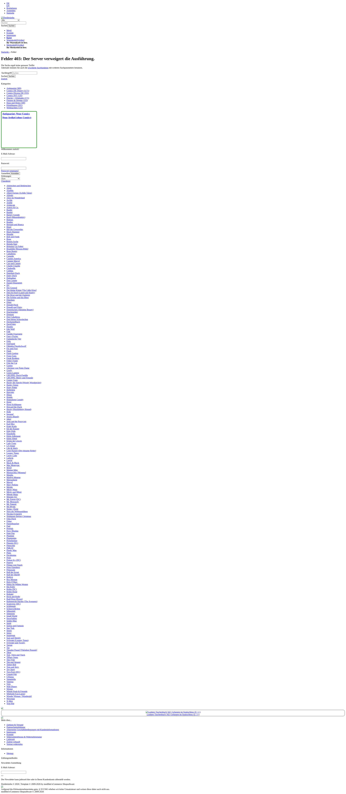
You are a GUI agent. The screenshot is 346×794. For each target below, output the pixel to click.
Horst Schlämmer (13, 404)
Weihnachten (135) (14, 108)
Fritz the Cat (11, 363)
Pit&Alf (9, 548)
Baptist (9, 212)
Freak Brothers (12, 358)
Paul (8, 526)
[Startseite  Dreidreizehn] (7, 17)
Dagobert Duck (13, 273)
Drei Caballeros (13, 317)
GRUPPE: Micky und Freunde (19, 378)
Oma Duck (11, 519)
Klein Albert (11, 438)
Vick (8, 684)
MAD (9, 468)
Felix (8, 341)
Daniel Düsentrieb (14, 283)
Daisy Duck (11, 275)
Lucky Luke (11, 455)
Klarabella (10, 434)
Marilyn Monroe (13, 477)
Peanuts (9, 528)
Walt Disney (11, 686)
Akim (8, 188)
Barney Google (13, 215)
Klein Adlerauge (13, 436)
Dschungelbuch (13, 322)
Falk (8, 331)
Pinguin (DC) (12, 543)
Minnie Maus (12, 494)
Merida (9, 487)
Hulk (8, 412)
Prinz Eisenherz (13, 567)
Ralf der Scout (12, 572)
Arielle (9, 203)
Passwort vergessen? (10, 171)
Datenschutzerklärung (15, 727)
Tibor (8, 652)
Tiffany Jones (12, 657)
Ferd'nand (10, 344)
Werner (9, 689)
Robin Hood (11, 592)
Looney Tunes (12, 453)
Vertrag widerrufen (14, 744)
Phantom (10, 536)
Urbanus (10, 677)
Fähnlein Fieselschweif (16, 346)
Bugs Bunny (11, 251)
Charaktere (5, 181)
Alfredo (9, 195)
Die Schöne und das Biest (17, 297)
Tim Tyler (10, 660)
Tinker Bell (11, 665)
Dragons (10, 314)
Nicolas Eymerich (14, 514)
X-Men (9, 701)
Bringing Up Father (14, 246)
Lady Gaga (11, 443)
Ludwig (9, 458)
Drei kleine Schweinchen (17, 319)
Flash (8, 351)
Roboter (9, 594)
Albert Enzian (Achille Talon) (19, 193)
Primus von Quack (14, 565)
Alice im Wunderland (15, 198)
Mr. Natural (11, 504)
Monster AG (11, 497)
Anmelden (15, 173)
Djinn (8, 302)
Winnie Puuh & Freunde (16, 691)
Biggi (8, 227)
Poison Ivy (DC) (13, 560)
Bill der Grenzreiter (14, 229)
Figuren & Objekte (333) (17, 100)
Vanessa (9, 682)
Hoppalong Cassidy (14, 399)
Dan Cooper (11, 280)
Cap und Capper (13, 263)
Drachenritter (12, 312)
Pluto (8, 553)
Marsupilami (11, 480)
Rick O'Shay (11, 582)
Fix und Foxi (12, 348)
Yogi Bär (10, 703)
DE (7, 3)
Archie (9, 200)
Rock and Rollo (13, 596)
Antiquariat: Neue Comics (16, 113)
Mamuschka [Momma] (16, 472)
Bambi (9, 210)
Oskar (9, 521)
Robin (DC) (11, 589)
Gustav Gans (12, 380)
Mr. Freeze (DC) (13, 499)
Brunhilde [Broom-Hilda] (17, 249)
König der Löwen (14, 441)
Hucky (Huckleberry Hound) (18, 409)
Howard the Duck (14, 407)
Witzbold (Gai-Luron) (15, 694)
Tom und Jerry (12, 667)
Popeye (9, 562)
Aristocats (10, 205)
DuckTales (11, 324)
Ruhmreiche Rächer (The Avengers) (21, 601)
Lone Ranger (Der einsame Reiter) (21, 451)
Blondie (9, 234)
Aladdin (9, 190)
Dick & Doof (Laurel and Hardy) (20, 293)
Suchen (11, 26)
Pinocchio (10, 545)
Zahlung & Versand (14, 725)
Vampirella (11, 679)
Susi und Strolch (13, 638)
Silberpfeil (10, 611)
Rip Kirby (10, 587)
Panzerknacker (12, 523)
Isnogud (9, 414)
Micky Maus (11, 489)
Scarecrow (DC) (13, 604)
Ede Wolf (10, 329)
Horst (8, 402)
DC (8, 285)
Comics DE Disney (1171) (17, 91)
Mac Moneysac (13, 465)
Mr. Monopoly (12, 502)
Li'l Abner (10, 446)
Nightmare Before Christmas (18, 516)
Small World (11, 616)
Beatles (9, 222)
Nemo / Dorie (12, 509)
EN (7, 6)
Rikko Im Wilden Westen (17, 584)
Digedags (10, 300)
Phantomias (11, 538)
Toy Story (10, 669)
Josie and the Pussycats (16, 421)
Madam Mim (12, 470)
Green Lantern (12, 373)
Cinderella (10, 268)
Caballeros (11, 254)
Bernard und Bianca (15, 224)
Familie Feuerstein (14, 334)
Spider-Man (11, 621)
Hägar (9, 395)
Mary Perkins (12, 485)
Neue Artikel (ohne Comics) (16, 117)
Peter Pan (10, 533)
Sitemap (9, 753)
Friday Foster (12, 361)
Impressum (11, 35)
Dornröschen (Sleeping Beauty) (20, 310)
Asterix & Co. (12, 207)
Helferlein (10, 390)
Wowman (10, 699)
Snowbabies (11, 618)
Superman (10, 635)
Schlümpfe (11, 606)
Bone (8, 239)
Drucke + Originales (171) (17, 98)
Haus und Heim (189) (15, 103)
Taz (8, 647)
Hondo (9, 397)
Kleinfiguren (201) (14, 105)
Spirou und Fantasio (15, 626)
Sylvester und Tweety (15, 643)
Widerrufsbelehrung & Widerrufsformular (24, 737)
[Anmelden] (2, 775)
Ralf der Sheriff (13, 575)
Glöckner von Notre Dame (17, 368)
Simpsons (10, 613)
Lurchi (9, 460)
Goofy (9, 370)
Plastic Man (11, 550)
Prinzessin (10, 570)
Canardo (10, 256)
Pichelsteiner (11, 541)
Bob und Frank (12, 237)
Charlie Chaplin (13, 266)
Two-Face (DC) (13, 672)
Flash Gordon (12, 353)
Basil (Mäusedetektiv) (15, 217)
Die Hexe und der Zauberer (18, 295)
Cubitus (9, 271)
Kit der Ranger (12, 429)
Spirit (8, 623)
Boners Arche (12, 241)
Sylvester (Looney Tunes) (17, 640)
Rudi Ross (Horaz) (14, 599)
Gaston (9, 365)
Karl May (10, 424)
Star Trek (10, 628)
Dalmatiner (11, 278)
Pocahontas (11, 555)
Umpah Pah (11, 674)
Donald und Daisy (14, 307)
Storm (9, 630)
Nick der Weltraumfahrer (17, 511)
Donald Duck (12, 305)
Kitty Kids (10, 431)
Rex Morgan (11, 579)
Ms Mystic (11, 506)
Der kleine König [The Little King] (21, 290)
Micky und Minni (13, 492)
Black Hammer (12, 232)
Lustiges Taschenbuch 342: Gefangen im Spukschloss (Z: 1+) (173, 714)
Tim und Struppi (13, 662)
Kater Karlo (11, 426)
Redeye (9, 577)
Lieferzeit (10, 739)
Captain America (13, 258)
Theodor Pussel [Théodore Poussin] (21, 650)
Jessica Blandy (12, 417)
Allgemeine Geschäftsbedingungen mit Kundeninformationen (32, 729)
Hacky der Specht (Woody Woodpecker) (23, 382)
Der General (11, 288)
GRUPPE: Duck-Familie (17, 375)
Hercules (10, 392)
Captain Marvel (13, 261)
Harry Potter (11, 387)
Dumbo (9, 327)
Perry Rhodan (12, 531)
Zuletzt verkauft (13, 742)
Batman (9, 220)
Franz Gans (11, 356)
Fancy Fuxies (12, 336)
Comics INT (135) (14, 95)
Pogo (8, 558)
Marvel (9, 482)
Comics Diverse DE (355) (17, 93)
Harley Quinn (12, 385)
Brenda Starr (11, 244)
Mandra (9, 475)
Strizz (8, 633)
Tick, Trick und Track (15, 655)
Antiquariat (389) (13, 88)
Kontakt (9, 33)
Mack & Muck (12, 463)
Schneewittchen (13, 609)
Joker (8, 419)
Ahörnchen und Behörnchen (18, 186)
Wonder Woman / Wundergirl (19, 696)
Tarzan (9, 645)
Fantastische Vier (13, 339)
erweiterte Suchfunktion (38, 68)
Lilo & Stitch (12, 448)
